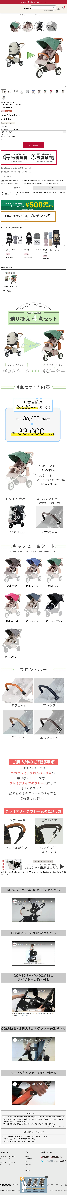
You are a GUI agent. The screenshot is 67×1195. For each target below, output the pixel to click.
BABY (7, 15)
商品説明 (17, 188)
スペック (50, 187)
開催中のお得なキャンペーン (33, 2)
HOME (3, 15)
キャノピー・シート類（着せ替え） (18, 15)
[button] (3, 246)
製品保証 (27, 1171)
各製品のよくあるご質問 (28, 1158)
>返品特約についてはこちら (55, 1126)
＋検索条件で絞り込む (50, 10)
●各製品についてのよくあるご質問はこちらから (16, 168)
